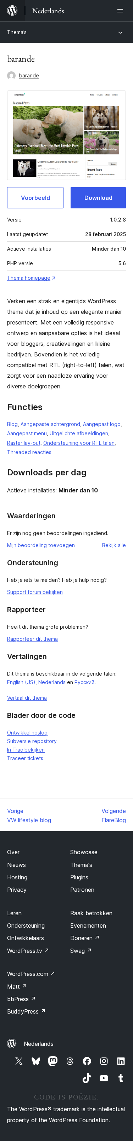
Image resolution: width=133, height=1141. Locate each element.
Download (98, 197)
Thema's (81, 864)
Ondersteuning (26, 925)
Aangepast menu (27, 433)
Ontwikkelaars (25, 937)
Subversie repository (32, 741)
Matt (17, 986)
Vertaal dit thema (27, 698)
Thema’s (17, 32)
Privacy (17, 889)
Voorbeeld (35, 197)
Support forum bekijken (35, 592)
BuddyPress (26, 1011)
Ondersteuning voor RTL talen (79, 443)
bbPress (21, 999)
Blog (12, 424)
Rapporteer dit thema (32, 639)
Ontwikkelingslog (27, 733)
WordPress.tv (28, 950)
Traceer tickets (25, 758)
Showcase (84, 852)
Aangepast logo (102, 424)
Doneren (85, 937)
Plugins (79, 877)
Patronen (82, 889)
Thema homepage (28, 278)
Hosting (17, 877)
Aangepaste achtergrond (50, 424)
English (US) (21, 682)
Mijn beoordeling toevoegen (41, 545)
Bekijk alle (114, 545)
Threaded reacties (29, 452)
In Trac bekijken (26, 750)
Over (13, 852)
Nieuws (16, 864)
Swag (81, 950)
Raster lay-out (23, 443)
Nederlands (52, 682)
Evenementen (88, 925)
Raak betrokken (91, 913)
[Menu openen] (121, 10)
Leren (14, 913)
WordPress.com (31, 973)
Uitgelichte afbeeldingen (79, 433)
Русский (84, 682)
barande (29, 75)
